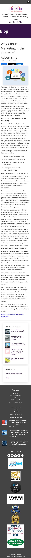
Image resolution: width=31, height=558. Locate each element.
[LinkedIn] (15, 455)
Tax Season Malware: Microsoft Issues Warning (18, 344)
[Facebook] (8, 455)
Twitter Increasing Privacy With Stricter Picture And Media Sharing (17, 351)
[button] (28, 2)
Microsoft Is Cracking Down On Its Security (17, 330)
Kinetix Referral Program (14, 374)
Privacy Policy (9, 556)
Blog (7, 378)
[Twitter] (12, 455)
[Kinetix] (15, 8)
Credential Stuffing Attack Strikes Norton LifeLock (17, 337)
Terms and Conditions (19, 556)
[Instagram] (18, 455)
